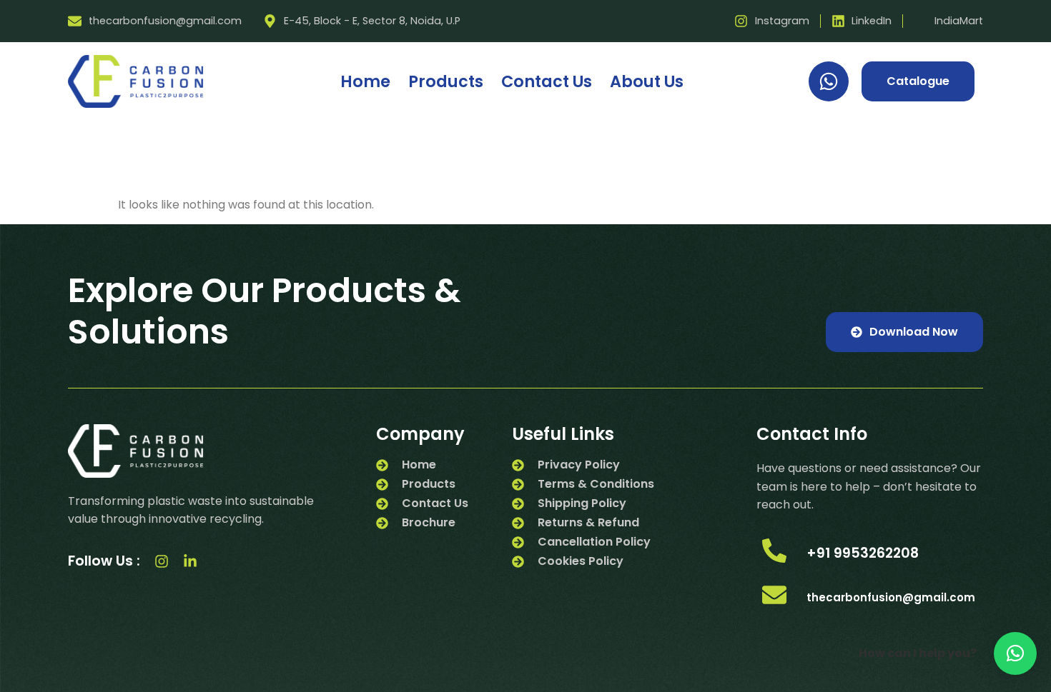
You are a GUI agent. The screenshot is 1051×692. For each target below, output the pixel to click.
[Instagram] (161, 561)
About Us (647, 81)
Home (365, 81)
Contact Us (546, 81)
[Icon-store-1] (219, 561)
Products (445, 81)
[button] (1015, 653)
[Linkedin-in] (190, 561)
